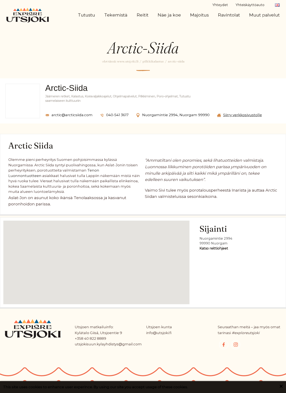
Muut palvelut (264, 15)
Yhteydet (220, 5)
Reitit (142, 15)
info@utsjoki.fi (158, 333)
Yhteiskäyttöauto (250, 5)
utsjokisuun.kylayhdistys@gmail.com (108, 344)
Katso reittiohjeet (214, 248)
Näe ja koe (169, 15)
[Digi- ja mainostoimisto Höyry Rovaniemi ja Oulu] (13, 372)
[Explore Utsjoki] (27, 15)
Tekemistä (115, 15)
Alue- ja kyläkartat (101, 26)
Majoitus (199, 15)
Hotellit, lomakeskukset (220, 26)
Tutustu (86, 15)
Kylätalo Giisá (86, 333)
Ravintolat (229, 15)
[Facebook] (223, 344)
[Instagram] (235, 344)
